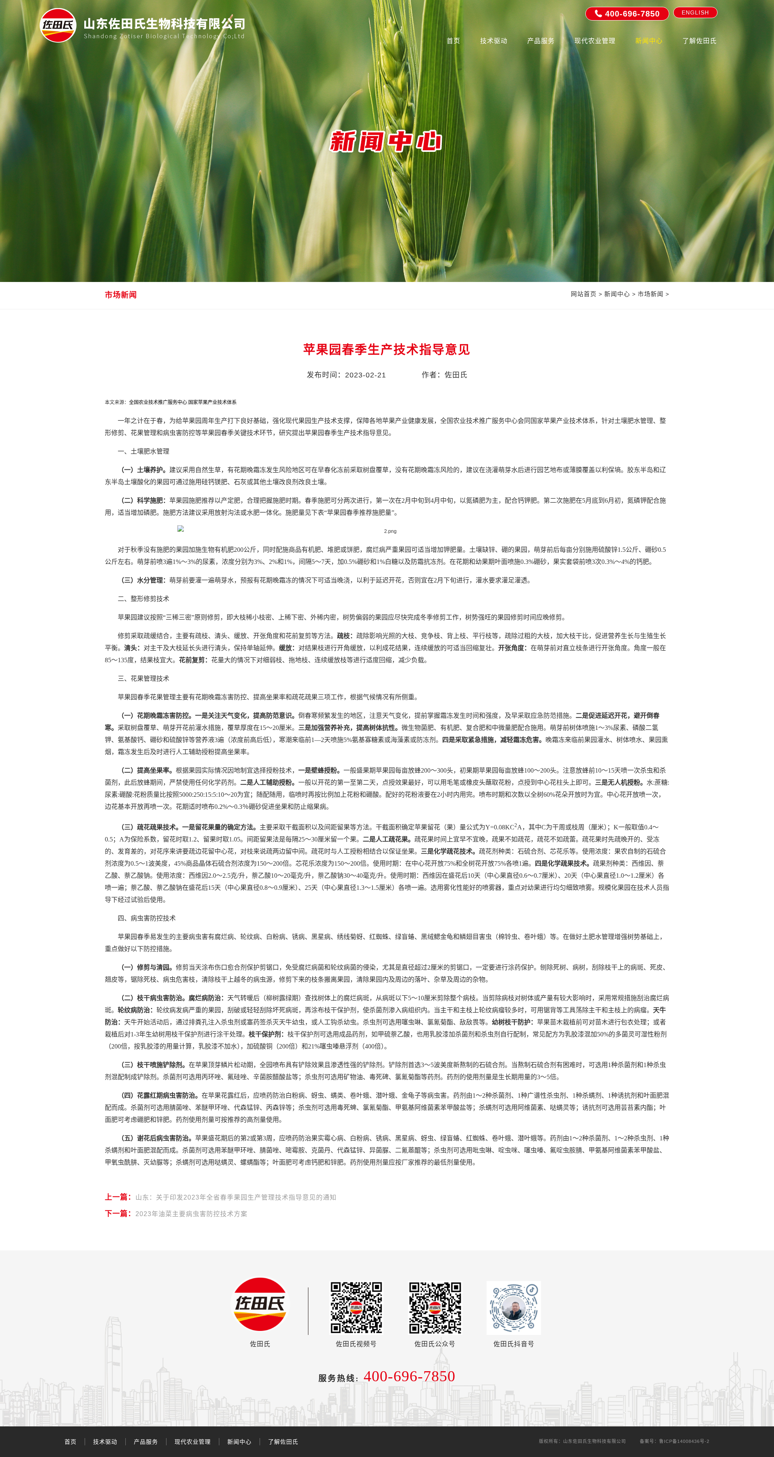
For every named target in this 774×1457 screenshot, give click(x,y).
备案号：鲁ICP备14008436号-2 (675, 1441)
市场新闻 (651, 293)
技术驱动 (494, 40)
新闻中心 (649, 40)
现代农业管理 (595, 40)
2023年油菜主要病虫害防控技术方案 (176, 1214)
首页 (453, 40)
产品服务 (541, 40)
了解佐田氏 (699, 40)
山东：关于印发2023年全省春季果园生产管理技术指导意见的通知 (221, 1197)
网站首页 (584, 293)
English (695, 12)
